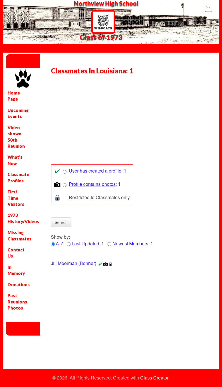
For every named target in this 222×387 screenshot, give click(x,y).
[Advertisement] (130, 121)
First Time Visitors (16, 198)
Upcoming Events (17, 113)
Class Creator (154, 378)
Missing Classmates (17, 235)
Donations (17, 284)
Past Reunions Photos (17, 301)
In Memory (16, 270)
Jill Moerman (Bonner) (73, 263)
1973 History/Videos (17, 218)
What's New (15, 160)
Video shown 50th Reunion (16, 137)
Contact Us (16, 252)
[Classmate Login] (208, 7)
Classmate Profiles (17, 177)
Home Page (14, 95)
